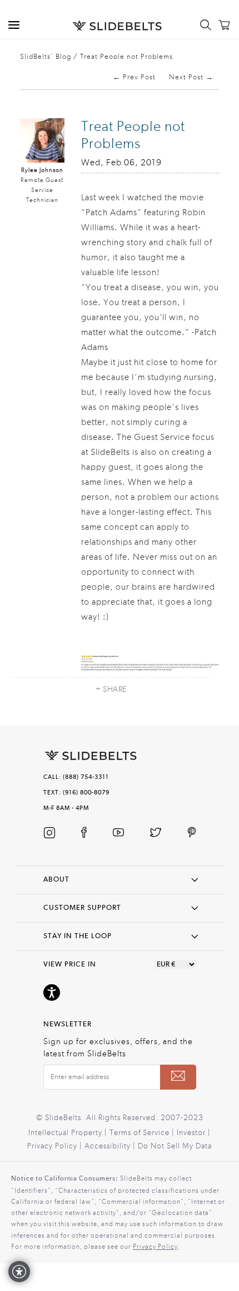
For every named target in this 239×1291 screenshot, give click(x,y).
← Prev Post (134, 77)
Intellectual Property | (68, 1133)
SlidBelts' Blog (45, 56)
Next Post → (191, 77)
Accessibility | (111, 1146)
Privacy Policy (155, 1246)
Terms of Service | (143, 1133)
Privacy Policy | (55, 1146)
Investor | (194, 1133)
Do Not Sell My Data (175, 1146)
